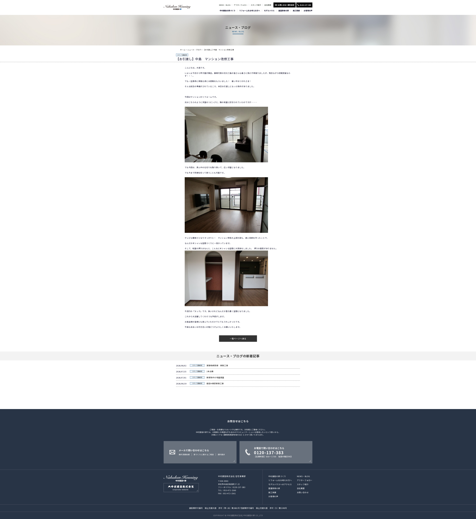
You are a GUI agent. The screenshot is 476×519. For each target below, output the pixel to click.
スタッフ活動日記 (182, 55)
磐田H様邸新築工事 (215, 383)
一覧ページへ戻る (238, 338)
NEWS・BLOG (224, 5)
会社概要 (267, 5)
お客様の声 (308, 10)
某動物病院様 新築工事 (217, 365)
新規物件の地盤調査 (215, 377)
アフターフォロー (240, 5)
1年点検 (210, 371)
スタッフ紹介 (256, 5)
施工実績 (296, 10)
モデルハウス (269, 10)
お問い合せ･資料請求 (286, 5)
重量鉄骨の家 (283, 10)
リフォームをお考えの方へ (249, 10)
